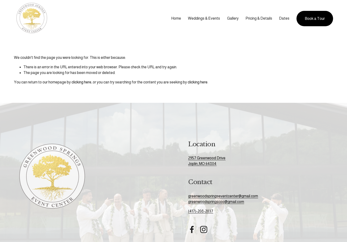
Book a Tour (315, 19)
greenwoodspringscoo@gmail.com (216, 202)
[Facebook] (192, 229)
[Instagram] (203, 229)
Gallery (233, 18)
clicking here (81, 82)
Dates (284, 18)
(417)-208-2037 (200, 211)
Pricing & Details (258, 18)
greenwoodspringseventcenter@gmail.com (223, 196)
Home (176, 18)
